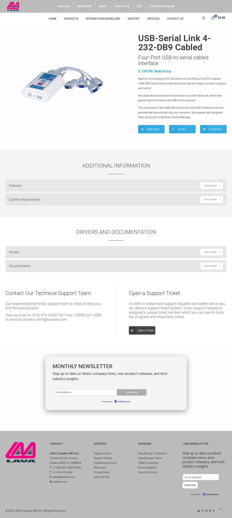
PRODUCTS (71, 18)
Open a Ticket (146, 330)
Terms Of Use (102, 477)
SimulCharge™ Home (150, 458)
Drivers (182, 129)
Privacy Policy (101, 472)
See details (210, 185)
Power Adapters (147, 467)
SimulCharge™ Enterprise (152, 453)
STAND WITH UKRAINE (162, 6)
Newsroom (100, 467)
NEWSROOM (84, 6)
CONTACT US (122, 6)
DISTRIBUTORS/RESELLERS (103, 18)
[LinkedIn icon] (198, 510)
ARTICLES (153, 18)
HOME (53, 18)
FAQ (139, 6)
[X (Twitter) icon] (210, 510)
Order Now (153, 129)
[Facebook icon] (202, 510)
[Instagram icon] (206, 510)
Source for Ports (147, 472)
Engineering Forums (105, 462)
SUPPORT (133, 18)
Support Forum (102, 453)
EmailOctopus (123, 402)
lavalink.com (60, 481)
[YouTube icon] (214, 510)
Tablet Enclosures (148, 462)
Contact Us (215, 129)
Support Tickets (103, 458)
